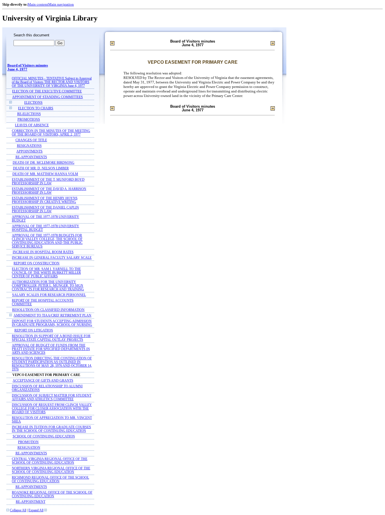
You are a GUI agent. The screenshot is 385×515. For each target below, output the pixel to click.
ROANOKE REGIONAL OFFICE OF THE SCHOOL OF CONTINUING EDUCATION (52, 494)
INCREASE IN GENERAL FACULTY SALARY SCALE (52, 258)
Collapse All (18, 510)
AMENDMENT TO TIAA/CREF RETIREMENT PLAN (52, 315)
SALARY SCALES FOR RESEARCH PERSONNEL (49, 295)
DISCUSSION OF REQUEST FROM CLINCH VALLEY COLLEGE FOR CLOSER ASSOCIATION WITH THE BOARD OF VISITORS (52, 408)
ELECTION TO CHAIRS (35, 108)
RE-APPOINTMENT (30, 502)
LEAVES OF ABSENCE (32, 125)
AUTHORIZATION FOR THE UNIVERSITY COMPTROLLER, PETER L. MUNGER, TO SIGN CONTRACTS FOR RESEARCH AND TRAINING (48, 285)
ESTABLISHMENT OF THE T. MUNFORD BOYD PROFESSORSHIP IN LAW (48, 181)
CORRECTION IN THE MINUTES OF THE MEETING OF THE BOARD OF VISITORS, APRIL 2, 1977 (51, 132)
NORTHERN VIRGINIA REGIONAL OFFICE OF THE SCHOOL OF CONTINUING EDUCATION (51, 470)
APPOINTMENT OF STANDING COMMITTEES (47, 97)
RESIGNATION (28, 448)
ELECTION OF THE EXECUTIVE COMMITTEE (47, 91)
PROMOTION (28, 442)
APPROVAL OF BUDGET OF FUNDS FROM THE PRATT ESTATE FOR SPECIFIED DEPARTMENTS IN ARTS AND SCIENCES (51, 349)
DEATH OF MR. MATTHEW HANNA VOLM (45, 174)
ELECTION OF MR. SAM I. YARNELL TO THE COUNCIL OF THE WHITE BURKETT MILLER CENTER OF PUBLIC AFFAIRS (46, 272)
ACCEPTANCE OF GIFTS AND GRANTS (43, 381)
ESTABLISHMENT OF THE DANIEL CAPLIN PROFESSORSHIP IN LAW (45, 209)
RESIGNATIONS (29, 146)
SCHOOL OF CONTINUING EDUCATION (44, 436)
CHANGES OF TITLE (31, 140)
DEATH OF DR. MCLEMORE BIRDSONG (43, 163)
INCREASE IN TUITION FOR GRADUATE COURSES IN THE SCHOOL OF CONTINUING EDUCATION (51, 429)
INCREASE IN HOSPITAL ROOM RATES (43, 252)
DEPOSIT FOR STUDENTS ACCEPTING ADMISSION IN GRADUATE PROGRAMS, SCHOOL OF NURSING (52, 323)
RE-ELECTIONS (29, 114)
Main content (38, 4)
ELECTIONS (33, 103)
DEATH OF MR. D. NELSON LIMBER (41, 168)
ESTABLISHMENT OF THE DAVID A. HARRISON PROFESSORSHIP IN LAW (49, 190)
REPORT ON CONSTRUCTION (36, 263)
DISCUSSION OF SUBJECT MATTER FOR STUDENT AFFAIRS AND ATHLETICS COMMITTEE (51, 397)
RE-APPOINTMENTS (31, 157)
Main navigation (61, 4)
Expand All (35, 510)
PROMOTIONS (28, 119)
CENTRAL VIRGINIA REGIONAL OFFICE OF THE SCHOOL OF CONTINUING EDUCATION (49, 461)
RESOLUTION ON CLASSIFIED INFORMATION (48, 310)
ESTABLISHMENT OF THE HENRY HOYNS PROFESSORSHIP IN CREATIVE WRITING (45, 200)
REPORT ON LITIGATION (33, 330)
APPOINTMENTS (29, 151)
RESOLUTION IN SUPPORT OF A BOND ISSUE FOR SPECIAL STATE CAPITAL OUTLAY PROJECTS (51, 338)
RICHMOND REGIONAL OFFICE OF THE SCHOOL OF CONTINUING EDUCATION (50, 479)
